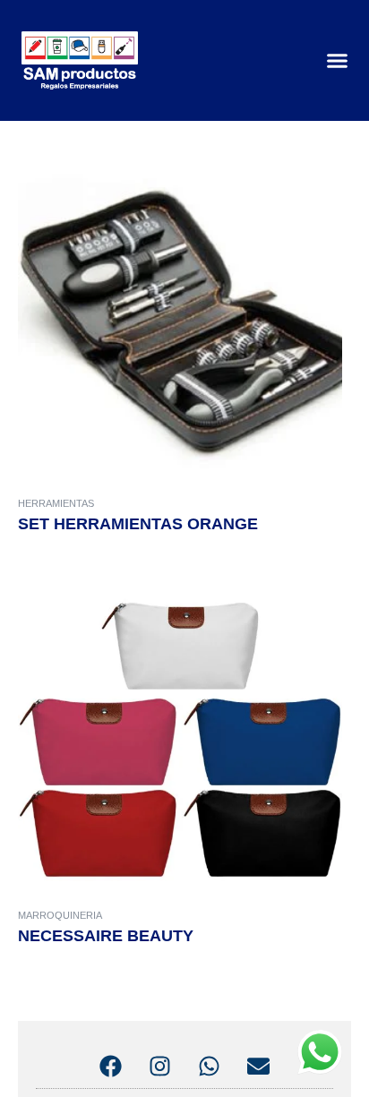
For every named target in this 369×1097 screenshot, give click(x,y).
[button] (338, 61)
